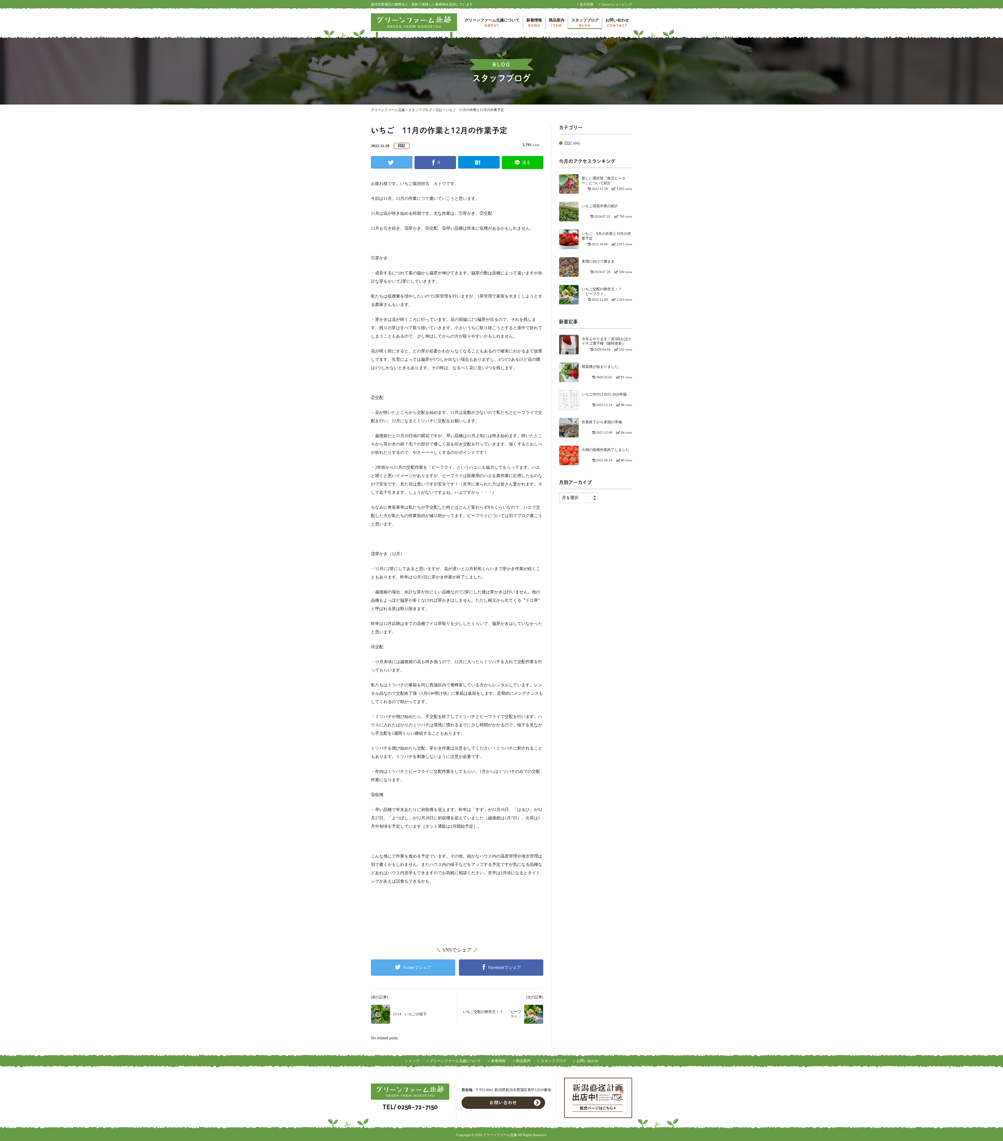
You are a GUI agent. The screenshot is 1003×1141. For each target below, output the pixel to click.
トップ (414, 1061)
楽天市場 (586, 4)
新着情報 (534, 23)
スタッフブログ (585, 23)
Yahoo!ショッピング (617, 4)
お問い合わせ (617, 23)
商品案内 (556, 23)
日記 (401, 146)
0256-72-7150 (418, 1107)
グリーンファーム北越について (492, 23)
